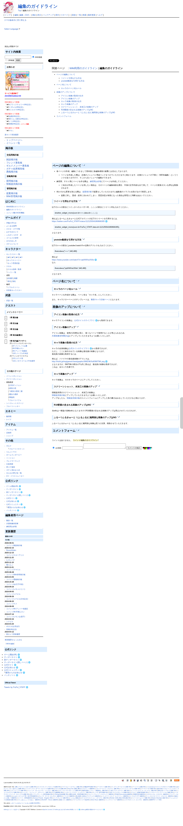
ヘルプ (100, 15)
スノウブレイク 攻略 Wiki (61, 798)
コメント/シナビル (13, 594)
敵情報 (8, 416)
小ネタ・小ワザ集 (13, 229)
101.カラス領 (18, 358)
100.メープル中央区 (20, 353)
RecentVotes (11, 550)
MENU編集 (10, 644)
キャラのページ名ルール (71, 88)
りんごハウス (11, 452)
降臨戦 (11, 397)
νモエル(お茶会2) (13, 626)
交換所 (8, 433)
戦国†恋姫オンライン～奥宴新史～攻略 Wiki (95, 790)
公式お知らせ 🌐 (12, 501)
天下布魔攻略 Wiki (57, 792)
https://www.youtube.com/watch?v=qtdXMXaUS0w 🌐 (74, 260)
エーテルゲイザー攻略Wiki (137, 796)
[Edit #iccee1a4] (84, 165)
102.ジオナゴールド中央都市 (24, 361)
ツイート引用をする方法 (71, 78)
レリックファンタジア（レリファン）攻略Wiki (114, 796)
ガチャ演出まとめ (13, 470)
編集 (16, 15)
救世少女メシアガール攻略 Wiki (167, 790)
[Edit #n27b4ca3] (119, 417)
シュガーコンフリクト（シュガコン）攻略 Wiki (78, 792)
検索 (84, 15)
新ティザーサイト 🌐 (14, 492)
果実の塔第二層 (16, 391)
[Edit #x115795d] (84, 306)
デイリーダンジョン (14, 379)
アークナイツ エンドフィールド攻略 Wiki (161, 792)
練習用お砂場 (11, 526)
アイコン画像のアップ (70, 99)
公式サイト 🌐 (11, 498)
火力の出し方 (11, 241)
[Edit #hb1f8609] (78, 430)
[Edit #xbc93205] (99, 386)
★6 (9, 257)
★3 (21, 257)
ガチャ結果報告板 (15, 168)
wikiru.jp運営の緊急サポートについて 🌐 (93, 809)
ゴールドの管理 (12, 238)
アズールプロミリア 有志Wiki (81, 800)
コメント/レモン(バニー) (15, 589)
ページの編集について (65, 74)
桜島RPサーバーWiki (155, 800)
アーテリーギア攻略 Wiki (148, 788)
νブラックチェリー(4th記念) (20, 104)
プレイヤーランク (13, 461)
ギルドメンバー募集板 (17, 165)
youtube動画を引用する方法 (72, 81)
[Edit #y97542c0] (80, 200)
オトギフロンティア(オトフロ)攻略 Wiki (49, 787)
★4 (17, 257)
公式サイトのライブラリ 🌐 (86, 320)
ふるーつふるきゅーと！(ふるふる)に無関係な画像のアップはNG (88, 112)
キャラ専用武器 (14, 263)
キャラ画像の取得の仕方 (71, 101)
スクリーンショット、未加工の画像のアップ (79, 107)
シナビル (9, 621)
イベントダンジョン (14, 376)
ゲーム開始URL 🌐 (13, 486)
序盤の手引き (11, 223)
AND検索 (38, 57)
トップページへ (14, 140)
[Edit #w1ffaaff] (75, 373)
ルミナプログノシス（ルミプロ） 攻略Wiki (135, 800)
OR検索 (11, 60)
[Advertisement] (25, 731)
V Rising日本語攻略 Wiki (61, 794)
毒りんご (9, 565)
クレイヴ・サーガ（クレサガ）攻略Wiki (50, 796)
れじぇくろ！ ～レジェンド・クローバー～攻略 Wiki (36, 792)
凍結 (34, 15)
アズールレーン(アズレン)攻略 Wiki (72, 787)
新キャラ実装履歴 (11, 135)
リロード (64, 15)
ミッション (10, 458)
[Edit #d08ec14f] (78, 280)
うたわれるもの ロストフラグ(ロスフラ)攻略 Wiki (161, 787)
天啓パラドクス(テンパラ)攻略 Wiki (119, 792)
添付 (57, 15)
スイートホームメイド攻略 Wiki (141, 798)
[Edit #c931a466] (80, 342)
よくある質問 (11, 226)
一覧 (79, 15)
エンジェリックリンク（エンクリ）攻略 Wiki (144, 790)
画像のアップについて (65, 92)
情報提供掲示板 (14, 184)
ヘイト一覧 (12, 272)
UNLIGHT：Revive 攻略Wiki (49, 800)
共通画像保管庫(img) (60, 336)
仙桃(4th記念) (14, 116)
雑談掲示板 (12, 159)
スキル (8, 266)
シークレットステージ (14, 403)
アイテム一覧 (11, 430)
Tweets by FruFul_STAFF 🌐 (16, 687)
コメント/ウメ (11, 604)
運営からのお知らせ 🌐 (17, 507)
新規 (74, 15)
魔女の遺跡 (13, 394)
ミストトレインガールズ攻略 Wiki (130, 788)
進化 (9, 281)
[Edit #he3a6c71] (77, 326)
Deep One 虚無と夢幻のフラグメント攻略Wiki (81, 788)
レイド (8, 419)
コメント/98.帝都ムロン (15, 612)
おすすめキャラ (12, 232)
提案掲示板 (12, 193)
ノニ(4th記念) (14, 121)
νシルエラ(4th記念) (16, 110)
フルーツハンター (13, 406)
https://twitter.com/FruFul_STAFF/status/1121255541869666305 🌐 (80, 221)
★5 (13, 257)
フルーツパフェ (15, 400)
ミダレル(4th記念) (16, 107)
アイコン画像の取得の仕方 (72, 96)
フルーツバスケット (17, 449)
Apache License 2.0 (48, 809)
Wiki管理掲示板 (14, 196)
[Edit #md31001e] (82, 314)
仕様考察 (9, 464)
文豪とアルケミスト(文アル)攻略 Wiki (25, 787)
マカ (11, 130)
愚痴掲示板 (12, 171)
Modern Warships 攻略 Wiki (160, 798)
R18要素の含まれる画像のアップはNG (77, 110)
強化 (14, 281)
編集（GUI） (25, 15)
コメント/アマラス (13, 570)
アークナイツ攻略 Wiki (103, 787)
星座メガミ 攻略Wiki (65, 800)
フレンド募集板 (14, 162)
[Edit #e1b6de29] (93, 404)
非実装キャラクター (14, 290)
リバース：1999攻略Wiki (25, 798)
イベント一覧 (13, 143)
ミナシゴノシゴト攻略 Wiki (18, 790)
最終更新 (91, 15)
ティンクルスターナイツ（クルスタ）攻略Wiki (159, 796)
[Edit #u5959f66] (83, 239)
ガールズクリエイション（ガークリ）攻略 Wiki (95, 798)
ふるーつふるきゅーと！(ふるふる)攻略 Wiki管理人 (25, 803)
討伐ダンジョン (15, 385)
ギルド (8, 446)
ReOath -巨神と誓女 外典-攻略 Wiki (120, 798)
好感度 (10, 278)
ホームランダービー (14, 455)
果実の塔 (12, 388)
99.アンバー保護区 (20, 351)
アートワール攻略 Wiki (139, 787)
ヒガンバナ (10, 560)
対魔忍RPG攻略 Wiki (90, 787)
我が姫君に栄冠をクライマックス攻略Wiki (88, 796)
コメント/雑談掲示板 (14, 545)
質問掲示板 (12, 181)
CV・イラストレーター (15, 476)
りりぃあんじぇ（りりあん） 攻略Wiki (29, 800)
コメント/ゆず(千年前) (14, 584)
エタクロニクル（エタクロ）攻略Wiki (157, 794)
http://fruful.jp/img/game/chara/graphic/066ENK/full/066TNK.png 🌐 (80, 361)
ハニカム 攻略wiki (75, 798)
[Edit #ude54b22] (80, 288)
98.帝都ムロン (18, 348)
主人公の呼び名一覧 (14, 473)
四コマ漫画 (10, 467)
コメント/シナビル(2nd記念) (17, 599)
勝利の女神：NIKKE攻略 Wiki (78, 794)
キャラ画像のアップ (69, 104)
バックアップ (48, 15)
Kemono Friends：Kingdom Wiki (42, 798)
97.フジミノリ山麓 (20, 346)
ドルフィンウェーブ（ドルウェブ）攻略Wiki (101, 794)
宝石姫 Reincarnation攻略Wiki (123, 794)
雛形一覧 (9, 520)
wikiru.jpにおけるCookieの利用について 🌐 (67, 809)
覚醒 (15, 278)
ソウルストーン (14, 287)
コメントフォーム (63, 116)
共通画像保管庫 (12, 523)
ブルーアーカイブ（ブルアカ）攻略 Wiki (107, 788)
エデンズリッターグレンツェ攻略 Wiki (70, 790)
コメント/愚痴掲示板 (14, 579)
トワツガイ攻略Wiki (69, 796)
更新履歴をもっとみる (13, 640)
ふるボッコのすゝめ (14, 235)
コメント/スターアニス (15, 555)
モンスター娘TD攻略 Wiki (100, 792)
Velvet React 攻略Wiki (97, 800)
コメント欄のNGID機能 (15, 213)
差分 (39, 15)
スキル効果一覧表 (14, 269)
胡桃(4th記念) (14, 124)
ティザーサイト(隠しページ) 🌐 (18, 495)
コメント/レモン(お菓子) (15, 616)
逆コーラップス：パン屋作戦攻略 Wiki (41, 794)
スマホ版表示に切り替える (15, 20)
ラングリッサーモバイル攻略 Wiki (121, 787)
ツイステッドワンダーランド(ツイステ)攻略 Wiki (39, 788)
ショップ (9, 436)
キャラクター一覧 (13, 254)
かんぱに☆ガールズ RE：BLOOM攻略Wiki (25, 796)
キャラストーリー (14, 260)
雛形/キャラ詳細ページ (100, 299)
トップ (7, 15)
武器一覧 (9, 300)
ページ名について (63, 85)
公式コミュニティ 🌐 (14, 504)
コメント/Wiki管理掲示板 (15, 574)
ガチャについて (12, 244)
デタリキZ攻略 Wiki (60, 788)
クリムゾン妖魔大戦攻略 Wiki (139, 792)
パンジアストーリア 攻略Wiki (113, 800)
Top (19, 10)
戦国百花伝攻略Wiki (139, 794)
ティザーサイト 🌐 (13, 489)
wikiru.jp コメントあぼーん (11, 809)
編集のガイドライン (38, 6)
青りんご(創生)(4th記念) (18, 119)
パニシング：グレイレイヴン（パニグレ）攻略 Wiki (42, 790)
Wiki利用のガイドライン (15, 207)
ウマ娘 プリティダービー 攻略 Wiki (119, 790)
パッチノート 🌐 (12, 510)
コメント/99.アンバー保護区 (17, 609)
